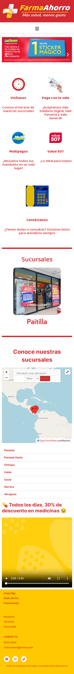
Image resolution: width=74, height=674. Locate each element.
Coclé (7, 479)
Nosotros (9, 617)
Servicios (9, 622)
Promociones (11, 603)
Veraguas (10, 494)
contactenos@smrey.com (18, 647)
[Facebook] (6, 659)
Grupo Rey (10, 593)
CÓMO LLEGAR (37, 304)
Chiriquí (9, 464)
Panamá (9, 450)
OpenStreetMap (48, 440)
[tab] (37, 450)
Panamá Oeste (13, 457)
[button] (6, 54)
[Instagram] (15, 659)
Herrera (9, 486)
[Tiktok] (24, 659)
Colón (8, 472)
